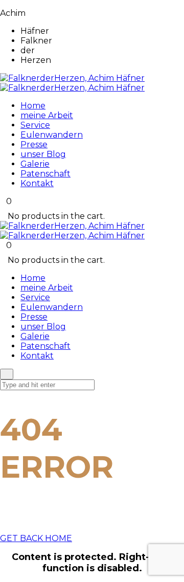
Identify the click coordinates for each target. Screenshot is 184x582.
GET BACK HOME (36, 538)
